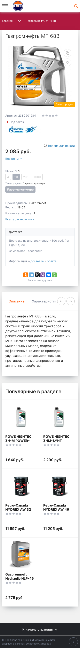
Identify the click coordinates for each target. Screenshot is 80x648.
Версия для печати (61, 145)
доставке (37, 261)
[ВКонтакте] (48, 274)
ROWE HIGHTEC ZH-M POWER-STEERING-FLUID (19, 440)
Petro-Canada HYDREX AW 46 (56, 507)
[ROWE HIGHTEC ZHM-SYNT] (58, 417)
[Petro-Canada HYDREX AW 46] (58, 486)
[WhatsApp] (54, 274)
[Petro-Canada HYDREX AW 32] (21, 486)
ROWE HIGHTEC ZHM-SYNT (56, 438)
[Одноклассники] (25, 274)
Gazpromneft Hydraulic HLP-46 (19, 576)
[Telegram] (31, 274)
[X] (37, 274)
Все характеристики (19, 219)
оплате (51, 261)
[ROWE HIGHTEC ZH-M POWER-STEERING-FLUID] (21, 417)
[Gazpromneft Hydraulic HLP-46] (21, 555)
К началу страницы (38, 629)
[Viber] (42, 274)
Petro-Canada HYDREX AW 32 (18, 507)
